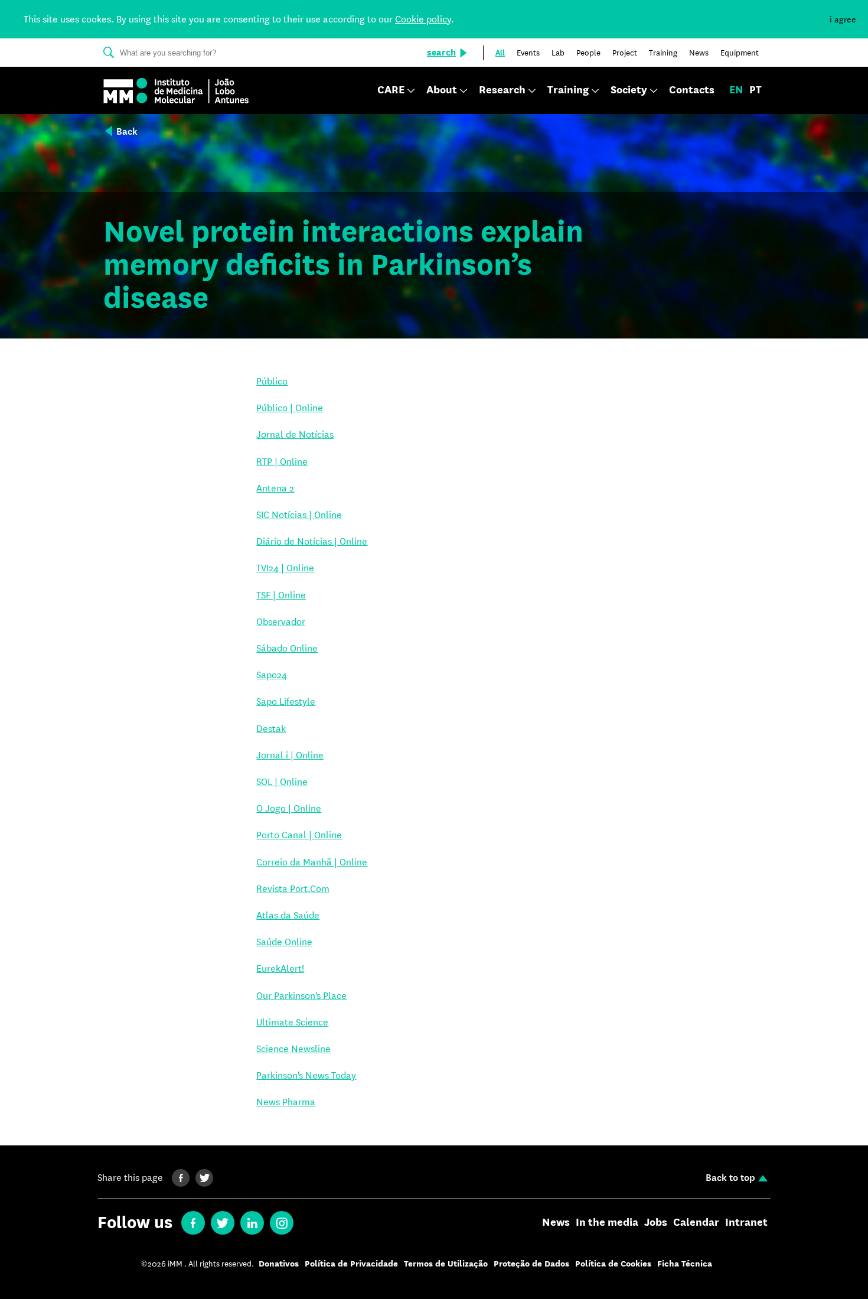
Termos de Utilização (446, 1263)
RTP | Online (282, 461)
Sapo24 (271, 675)
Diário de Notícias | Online (311, 541)
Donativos (279, 1263)
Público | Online (289, 408)
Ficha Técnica (684, 1263)
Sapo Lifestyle (285, 701)
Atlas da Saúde (287, 915)
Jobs (655, 1223)
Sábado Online (287, 648)
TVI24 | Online (285, 568)
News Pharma (285, 1102)
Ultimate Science (292, 1022)
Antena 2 (275, 488)
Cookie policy (423, 19)
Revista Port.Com (292, 889)
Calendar (696, 1223)
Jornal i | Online (290, 755)
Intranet (746, 1223)
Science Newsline (293, 1049)
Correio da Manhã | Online (311, 862)
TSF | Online (281, 595)
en (736, 90)
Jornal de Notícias (295, 434)
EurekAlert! (280, 968)
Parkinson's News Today (306, 1075)
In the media (607, 1223)
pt (755, 90)
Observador (280, 622)
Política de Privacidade (351, 1263)
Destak (271, 728)
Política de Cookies (613, 1263)
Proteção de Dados (531, 1263)
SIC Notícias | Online (299, 515)
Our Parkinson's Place (301, 995)
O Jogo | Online (288, 808)
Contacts (691, 90)
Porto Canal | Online (299, 835)
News (556, 1223)
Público (272, 381)
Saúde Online (284, 942)
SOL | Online (282, 782)
